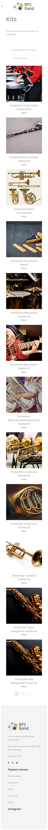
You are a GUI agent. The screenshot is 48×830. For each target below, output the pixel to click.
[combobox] (24, 58)
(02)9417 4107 (14, 756)
